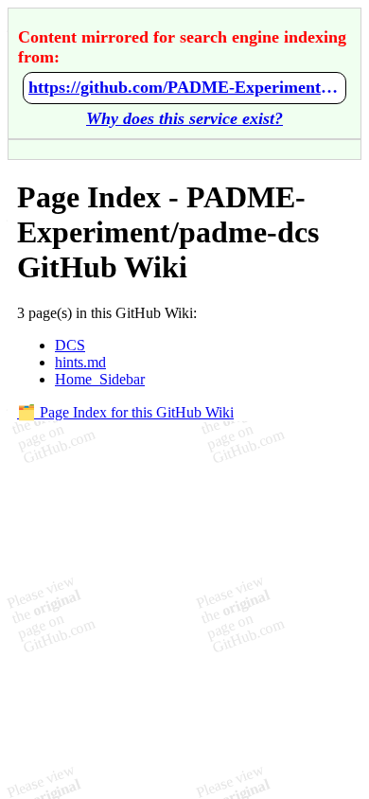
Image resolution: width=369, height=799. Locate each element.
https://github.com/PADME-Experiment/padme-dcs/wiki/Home (184, 87)
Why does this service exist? (184, 118)
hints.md (80, 362)
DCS (70, 345)
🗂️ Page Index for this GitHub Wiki (125, 412)
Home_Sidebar (100, 379)
